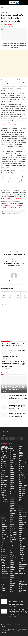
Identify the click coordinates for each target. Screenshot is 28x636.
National (12, 583)
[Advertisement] (14, 63)
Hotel (11, 515)
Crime (2, 532)
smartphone (22, 516)
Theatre (21, 550)
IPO (11, 541)
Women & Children (21, 580)
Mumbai (12, 577)
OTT (20, 460)
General (12, 480)
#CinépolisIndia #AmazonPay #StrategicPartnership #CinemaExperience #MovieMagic (7, 449)
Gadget (12, 468)
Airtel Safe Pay (21, 211)
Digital (3, 549)
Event (2, 575)
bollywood (4, 499)
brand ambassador (4, 506)
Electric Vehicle (3, 560)
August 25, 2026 (6, 391)
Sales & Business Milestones (22, 501)
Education (3, 557)
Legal (11, 551)
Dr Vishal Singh (3, 552)
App (2, 478)
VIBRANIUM (22, 573)
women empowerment (23, 584)
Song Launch (22, 522)
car (2, 515)
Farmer (3, 586)
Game (11, 470)
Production (22, 477)
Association (4, 486)
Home (2, 12)
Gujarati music (12, 494)
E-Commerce (4, 555)
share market (22, 512)
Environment (4, 573)
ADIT (2, 459)
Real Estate (22, 487)
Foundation (13, 464)
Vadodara (21, 568)
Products (21, 479)
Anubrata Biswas (6, 213)
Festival (12, 450)
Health (12, 497)
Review (21, 495)
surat (20, 540)
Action (3, 453)
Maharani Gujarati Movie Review (17, 350)
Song (20, 520)
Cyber (2, 540)
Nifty (20, 446)
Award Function (3, 495)
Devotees (3, 547)
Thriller (21, 552)
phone (21, 464)
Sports (21, 530)
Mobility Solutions (12, 567)
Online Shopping (21, 456)
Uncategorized (23, 564)
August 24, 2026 (12, 402)
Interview (12, 537)
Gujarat (12, 486)
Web (20, 576)
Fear (11, 446)
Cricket (3, 530)
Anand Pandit (4, 476)
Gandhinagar (13, 478)
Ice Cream (13, 517)
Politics (21, 468)
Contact (3, 626)
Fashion (3, 588)
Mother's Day (13, 569)
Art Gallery (4, 484)
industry (12, 526)
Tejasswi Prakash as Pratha (9, 356)
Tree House (22, 560)
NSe (20, 448)
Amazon (3, 472)
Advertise (8, 624)
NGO (11, 591)
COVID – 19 (4, 528)
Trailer (21, 556)
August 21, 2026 (12, 410)
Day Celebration (4, 545)
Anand (2, 474)
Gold (11, 484)
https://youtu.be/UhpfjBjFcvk (13, 198)
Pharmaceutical (23, 462)
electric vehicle (3, 563)
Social (21, 518)
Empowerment (5, 567)
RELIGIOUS (22, 493)
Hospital (12, 513)
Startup (21, 534)
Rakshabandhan (23, 485)
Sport (20, 526)
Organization (22, 458)
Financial (12, 458)
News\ (12, 589)
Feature (12, 448)
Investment (13, 539)
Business (3, 509)
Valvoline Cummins (21, 571)
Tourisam (21, 554)
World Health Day (22, 591)
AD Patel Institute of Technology (4, 456)
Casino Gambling (3, 517)
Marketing (13, 557)
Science (21, 508)
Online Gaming (21, 453)
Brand (2, 503)
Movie (11, 571)
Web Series (22, 578)
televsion (21, 548)
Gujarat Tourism (12, 489)
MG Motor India (13, 559)
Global (12, 482)
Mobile (12, 562)
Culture (3, 538)
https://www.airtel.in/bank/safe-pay (11, 125)
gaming (12, 472)
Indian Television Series (13, 523)
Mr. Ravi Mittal (14, 573)
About (2, 624)
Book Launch (4, 501)
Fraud (11, 466)
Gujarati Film (13, 491)
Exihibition (4, 577)
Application (4, 480)
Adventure (3, 461)
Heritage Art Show (13, 511)
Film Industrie (13, 456)
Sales (20, 497)
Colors (3, 524)
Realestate (22, 489)
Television (22, 546)
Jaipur (12, 543)
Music (11, 579)
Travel (21, 558)
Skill (20, 514)
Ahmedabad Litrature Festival (4, 469)
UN (20, 562)
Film (11, 452)
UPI (20, 213)
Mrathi (12, 575)
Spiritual (21, 524)
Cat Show (3, 520)
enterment (4, 569)
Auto (2, 488)
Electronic (3, 565)
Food (11, 460)
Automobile (4, 490)
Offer (20, 450)
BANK (2, 497)
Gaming (12, 474)
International (13, 532)
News (11, 587)
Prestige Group (21, 471)
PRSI (20, 481)
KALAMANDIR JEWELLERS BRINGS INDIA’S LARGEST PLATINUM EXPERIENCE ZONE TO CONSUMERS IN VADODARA (13, 387)
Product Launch (21, 475)
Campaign (3, 513)
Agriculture (4, 463)
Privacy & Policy (16, 624)
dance (2, 542)
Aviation (3, 492)
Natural (12, 585)
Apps (10, 12)
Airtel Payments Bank (10, 211)
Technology (22, 544)
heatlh (12, 508)
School (21, 506)
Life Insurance (14, 553)
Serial (20, 510)
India (11, 519)
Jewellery (12, 549)
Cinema (3, 522)
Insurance (12, 530)
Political (21, 466)
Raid (20, 483)
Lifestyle (12, 555)
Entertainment (4, 571)
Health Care (13, 503)
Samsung (21, 504)
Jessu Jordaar (12, 546)
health (12, 499)
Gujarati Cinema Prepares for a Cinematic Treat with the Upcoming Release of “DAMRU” (18, 407)
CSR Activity (4, 534)
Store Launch (22, 538)
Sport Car (21, 528)
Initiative (12, 528)
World (20, 586)
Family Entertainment (4, 580)
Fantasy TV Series (4, 583)
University (21, 566)
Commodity (4, 526)
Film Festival (13, 454)
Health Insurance (12, 506)
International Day (13, 535)
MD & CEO (14, 213)
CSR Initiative (4, 536)
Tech (6, 12)
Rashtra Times (8, 24)
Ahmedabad (4, 465)
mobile (12, 564)
